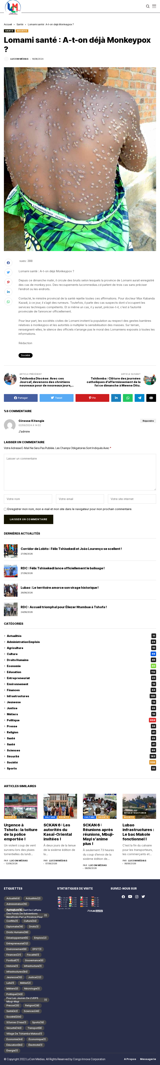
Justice (81, 708)
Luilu (10, 982)
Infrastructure (33, 966)
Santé (20, 24)
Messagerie (148, 1059)
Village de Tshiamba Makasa (24, 1033)
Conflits (12, 920)
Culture (81, 654)
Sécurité (81, 756)
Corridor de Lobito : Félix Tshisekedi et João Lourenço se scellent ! (71, 549)
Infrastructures (81, 696)
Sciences (81, 750)
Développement (17, 937)
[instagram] (136, 896)
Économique (37, 1039)
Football (12, 960)
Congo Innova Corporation (89, 1059)
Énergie (12, 1050)
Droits (33, 926)
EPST (37, 949)
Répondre (148, 421)
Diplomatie (14, 926)
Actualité (13, 898)
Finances (81, 690)
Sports (81, 768)
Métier (25, 982)
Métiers (81, 714)
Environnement (81, 684)
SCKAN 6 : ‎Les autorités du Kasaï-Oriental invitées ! (58, 832)
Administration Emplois (81, 642)
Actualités (81, 636)
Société (22, 31)
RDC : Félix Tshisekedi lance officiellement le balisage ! (63, 568)
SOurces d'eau (16, 1022)
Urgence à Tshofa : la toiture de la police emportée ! (20, 832)
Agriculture (81, 648)
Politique (81, 720)
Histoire (12, 966)
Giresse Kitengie (31, 421)
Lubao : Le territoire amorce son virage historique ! (60, 588)
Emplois (40, 937)
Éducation (14, 1044)
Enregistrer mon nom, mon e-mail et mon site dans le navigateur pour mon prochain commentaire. (69, 509)
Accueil (8, 24)
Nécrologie (32, 988)
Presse (81, 726)
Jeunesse (81, 702)
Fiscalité (33, 954)
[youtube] (130, 896)
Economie (81, 666)
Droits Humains (81, 660)
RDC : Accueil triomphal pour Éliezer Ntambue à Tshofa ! (64, 607)
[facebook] (123, 896)
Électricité (35, 1044)
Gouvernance (34, 960)
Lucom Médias (19, 59)
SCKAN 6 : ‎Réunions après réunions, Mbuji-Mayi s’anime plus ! (98, 834)
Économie (14, 1039)
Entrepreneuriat (81, 678)
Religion (81, 732)
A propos (130, 1059)
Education (81, 672)
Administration (16, 904)
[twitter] (143, 896)
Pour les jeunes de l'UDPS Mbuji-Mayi (26, 1000)
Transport (35, 1028)
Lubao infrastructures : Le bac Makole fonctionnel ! (138, 832)
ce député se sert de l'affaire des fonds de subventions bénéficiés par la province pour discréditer (26, 915)
